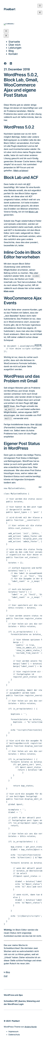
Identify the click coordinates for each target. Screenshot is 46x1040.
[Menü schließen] (40, 13)
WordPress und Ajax (13, 995)
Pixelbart (9, 9)
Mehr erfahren (21, 170)
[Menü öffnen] (40, 6)
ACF (28, 184)
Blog (8, 972)
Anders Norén (31, 1027)
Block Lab (33, 211)
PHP (5, 976)
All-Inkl (38, 424)
